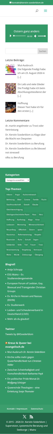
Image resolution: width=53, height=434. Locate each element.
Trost (41, 244)
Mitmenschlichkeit (36, 224)
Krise (37, 219)
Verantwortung (13, 249)
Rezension (11, 239)
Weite (9, 254)
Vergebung (26, 249)
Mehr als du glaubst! (18, 319)
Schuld (28, 239)
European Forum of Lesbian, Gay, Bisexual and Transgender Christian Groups (26, 287)
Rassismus (11, 234)
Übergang (39, 254)
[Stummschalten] (35, 36)
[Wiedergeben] (10, 35)
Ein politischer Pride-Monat (21, 378)
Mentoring (21, 224)
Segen (35, 239)
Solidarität (11, 244)
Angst (17, 194)
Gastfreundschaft (14, 204)
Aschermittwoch (29, 194)
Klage (30, 219)
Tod (25, 244)
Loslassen (10, 224)
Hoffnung (10, 219)
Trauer (33, 244)
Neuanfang (11, 229)
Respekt (37, 234)
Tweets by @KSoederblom (19, 334)
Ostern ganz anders (26, 31)
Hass (34, 214)
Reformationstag (25, 234)
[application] (26, 35)
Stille (20, 244)
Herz (41, 214)
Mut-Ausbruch (15, 352)
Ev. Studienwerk (15, 305)
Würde (16, 254)
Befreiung (11, 199)
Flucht (43, 199)
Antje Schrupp (14, 269)
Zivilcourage (27, 254)
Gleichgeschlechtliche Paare (18, 214)
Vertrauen (38, 249)
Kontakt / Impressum (17, 408)
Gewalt (27, 204)
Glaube (35, 204)
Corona (27, 199)
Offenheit (22, 229)
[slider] (41, 36)
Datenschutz (37, 408)
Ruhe (20, 239)
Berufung (39, 143)
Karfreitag (21, 219)
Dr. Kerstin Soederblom (18, 134)
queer (40, 229)
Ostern (32, 229)
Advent (9, 194)
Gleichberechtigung (15, 209)
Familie (36, 199)
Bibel (19, 199)
